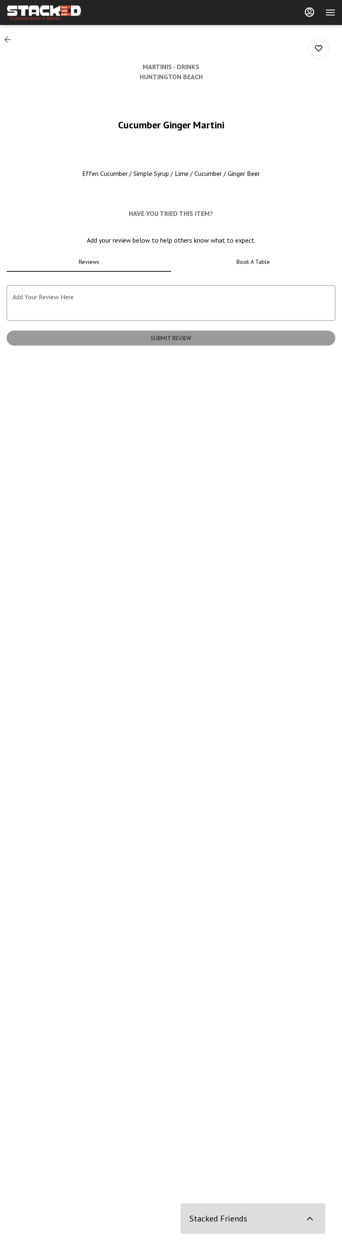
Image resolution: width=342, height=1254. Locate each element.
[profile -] (309, 12)
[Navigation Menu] (330, 12)
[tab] (89, 262)
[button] (10, 40)
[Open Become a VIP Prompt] (310, 1219)
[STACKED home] (44, 12)
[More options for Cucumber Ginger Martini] (319, 48)
